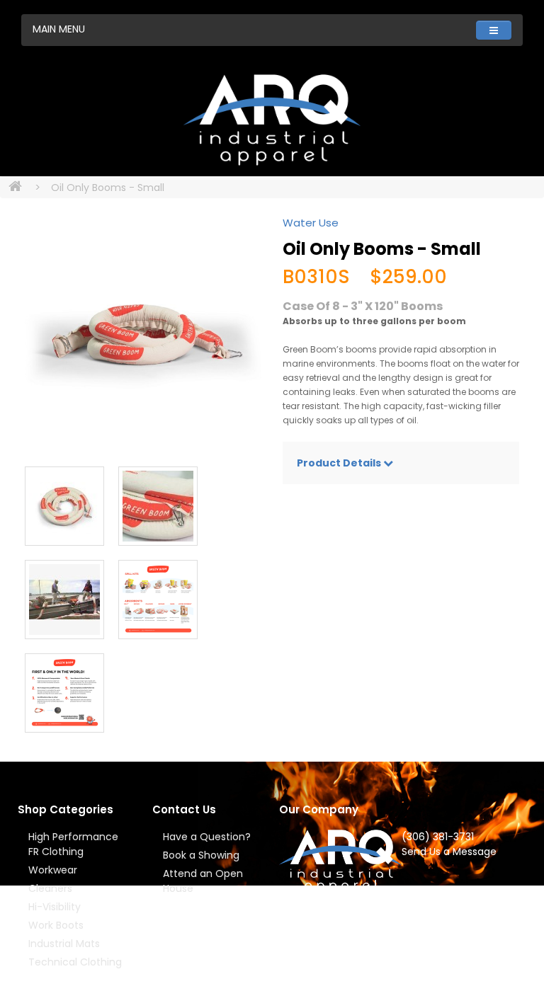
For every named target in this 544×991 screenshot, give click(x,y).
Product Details (340, 463)
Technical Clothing (75, 962)
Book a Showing (201, 855)
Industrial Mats (64, 943)
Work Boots (56, 925)
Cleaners (50, 888)
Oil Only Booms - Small (107, 188)
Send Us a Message (449, 851)
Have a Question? (207, 837)
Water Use (311, 222)
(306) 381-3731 (438, 837)
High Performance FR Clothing (73, 844)
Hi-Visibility (54, 907)
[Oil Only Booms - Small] (143, 334)
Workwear (52, 870)
